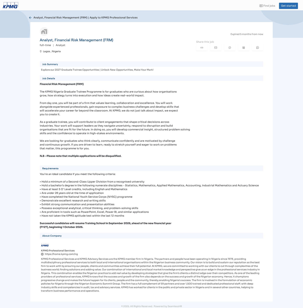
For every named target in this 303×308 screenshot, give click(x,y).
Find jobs (267, 6)
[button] (202, 47)
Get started (288, 5)
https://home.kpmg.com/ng (61, 254)
